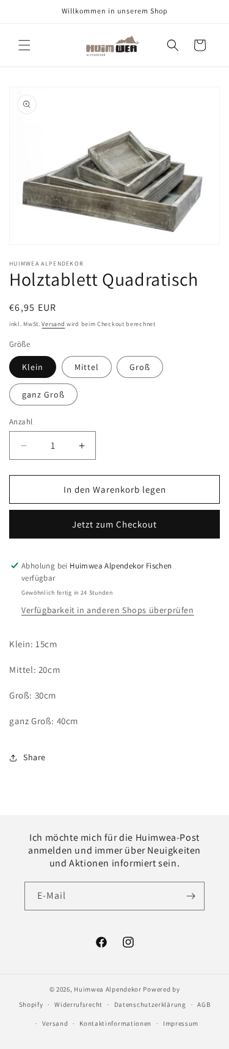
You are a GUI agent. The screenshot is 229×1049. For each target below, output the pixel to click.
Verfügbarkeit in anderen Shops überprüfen (107, 609)
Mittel (87, 366)
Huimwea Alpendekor (108, 989)
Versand (53, 324)
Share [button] (34, 757)
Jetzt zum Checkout (114, 524)
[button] (24, 45)
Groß (139, 366)
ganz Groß (43, 394)
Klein (32, 366)
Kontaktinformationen (115, 1023)
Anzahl (20, 421)
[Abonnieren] (190, 896)
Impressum (180, 1023)
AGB (203, 1004)
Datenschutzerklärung (150, 1004)
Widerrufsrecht (78, 1004)
